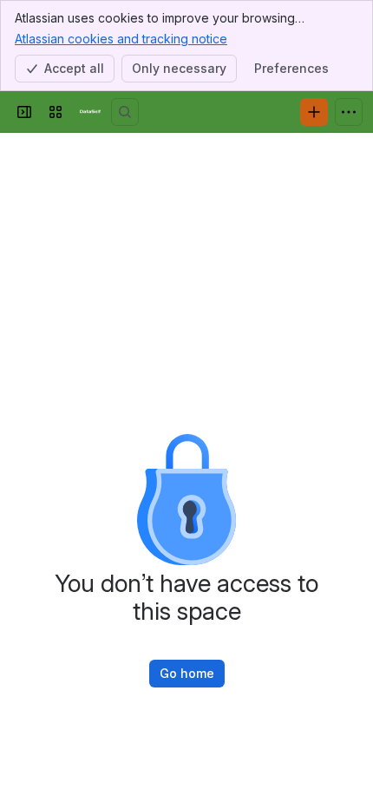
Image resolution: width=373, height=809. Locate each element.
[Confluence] (90, 112)
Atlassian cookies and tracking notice (121, 38)
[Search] (125, 112)
